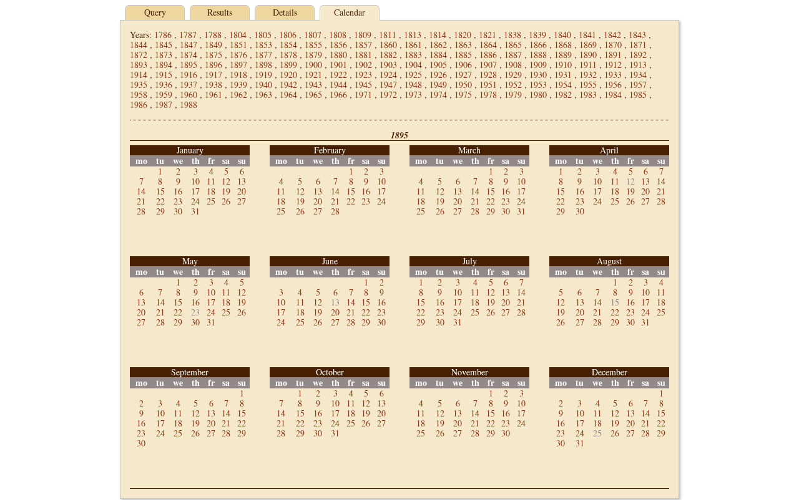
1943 (313, 84)
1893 (138, 64)
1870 (613, 44)
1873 (163, 54)
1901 (338, 64)
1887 (513, 54)
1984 (613, 94)
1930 (538, 74)
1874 (188, 54)
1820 (462, 35)
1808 (337, 35)
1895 (188, 64)
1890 (588, 54)
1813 (412, 35)
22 (160, 201)
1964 (288, 94)
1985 (638, 94)
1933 (613, 74)
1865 (513, 44)
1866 (538, 44)
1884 (438, 54)
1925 (413, 74)
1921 (313, 74)
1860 (388, 44)
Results (219, 12)
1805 (263, 35)
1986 (138, 104)
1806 (288, 35)
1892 (638, 54)
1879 (313, 54)
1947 (388, 84)
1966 (338, 94)
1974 (438, 94)
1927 (463, 74)
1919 (263, 74)
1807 (312, 35)
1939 (238, 84)
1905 (438, 64)
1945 (363, 84)
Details (285, 12)
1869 (588, 44)
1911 (588, 64)
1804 (238, 35)
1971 (363, 94)
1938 (213, 84)
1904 (413, 64)
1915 (163, 74)
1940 (263, 84)
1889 (563, 54)
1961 (213, 94)
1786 (163, 35)
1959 (163, 94)
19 (226, 191)
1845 (163, 44)
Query (155, 12)
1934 (638, 74)
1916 (188, 74)
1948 (413, 84)
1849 (213, 44)
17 (195, 191)
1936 (163, 84)
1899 (288, 64)
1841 (587, 35)
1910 (563, 64)
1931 (563, 74)
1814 (437, 35)
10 (195, 181)
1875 (213, 54)
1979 (513, 94)
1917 (213, 74)
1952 (513, 84)
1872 (138, 54)
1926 (438, 74)
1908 (513, 64)
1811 (387, 35)
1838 (512, 35)
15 (160, 191)
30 (178, 211)
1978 (488, 94)
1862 (438, 44)
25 (211, 201)
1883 (413, 54)
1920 (288, 74)
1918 (238, 74)
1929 (513, 74)
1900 (313, 64)
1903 (388, 64)
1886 (488, 54)
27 (241, 201)
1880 (338, 54)
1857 (363, 44)
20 (241, 191)
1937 (188, 84)
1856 (338, 44)
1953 (538, 84)
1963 (263, 94)
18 (211, 191)
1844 (138, 44)
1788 (213, 35)
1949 (438, 84)
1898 (263, 64)
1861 (413, 44)
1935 (138, 84)
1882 (388, 54)
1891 (613, 54)
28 (141, 211)
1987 (163, 104)
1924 (388, 74)
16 (178, 191)
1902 (363, 64)
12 (226, 181)
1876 (238, 54)
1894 (163, 64)
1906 (463, 64)
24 (195, 201)
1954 (563, 84)
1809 (362, 35)
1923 (363, 74)
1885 (463, 54)
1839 (537, 35)
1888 (538, 54)
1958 (138, 94)
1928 (488, 74)
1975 (463, 94)
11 (211, 181)
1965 (313, 94)
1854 (288, 44)
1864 (488, 44)
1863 (463, 44)
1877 (263, 54)
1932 (588, 74)
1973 (413, 94)
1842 (612, 35)
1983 (588, 94)
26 (226, 201)
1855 (313, 44)
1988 (188, 104)
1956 (613, 84)
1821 (487, 35)
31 (195, 211)
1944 (338, 84)
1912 (613, 64)
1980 (538, 94)
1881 (363, 54)
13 (241, 181)
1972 (388, 94)
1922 (338, 74)
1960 (188, 94)
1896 (213, 64)
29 (160, 211)
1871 (638, 44)
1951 (488, 84)
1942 (288, 84)
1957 (638, 84)
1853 (263, 44)
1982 (563, 94)
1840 (562, 35)
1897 (238, 64)
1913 (638, 64)
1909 (538, 64)
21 (141, 201)
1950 (463, 84)
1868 (563, 44)
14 (141, 191)
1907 (488, 64)
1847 (188, 44)
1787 (188, 35)
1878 (288, 54)
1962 (238, 94)
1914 (138, 74)
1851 (238, 44)
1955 (588, 84)
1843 (637, 35)
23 (178, 201)
